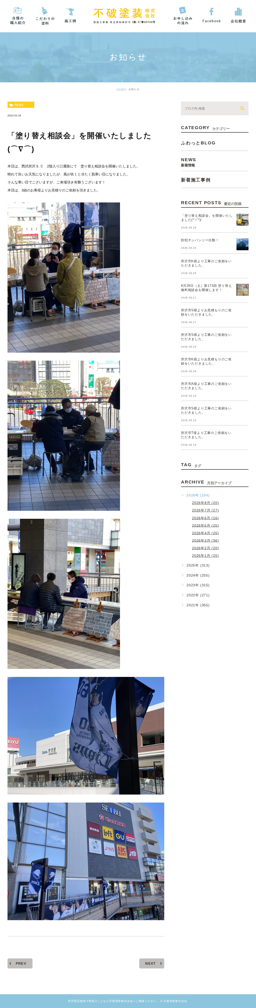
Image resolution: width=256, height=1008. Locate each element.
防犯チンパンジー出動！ (200, 240)
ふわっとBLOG (198, 142)
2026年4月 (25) (205, 533)
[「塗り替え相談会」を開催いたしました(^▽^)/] (242, 220)
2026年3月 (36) (205, 540)
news (19, 104)
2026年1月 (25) (205, 556)
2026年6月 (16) (205, 518)
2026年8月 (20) (205, 503)
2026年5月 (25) (205, 525)
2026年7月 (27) (205, 510)
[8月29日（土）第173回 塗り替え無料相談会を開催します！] (242, 290)
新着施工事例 (196, 179)
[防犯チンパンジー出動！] (242, 244)
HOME (120, 89)
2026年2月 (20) (205, 548)
